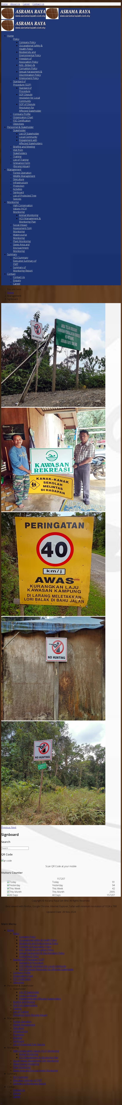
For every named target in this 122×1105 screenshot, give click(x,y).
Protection (18, 185)
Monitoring (13, 202)
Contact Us (38, 4)
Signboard (18, 192)
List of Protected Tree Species (29, 1044)
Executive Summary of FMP (27, 1080)
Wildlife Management (24, 176)
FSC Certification (21, 120)
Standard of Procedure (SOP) (22, 83)
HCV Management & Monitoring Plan (30, 220)
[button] (6, 827)
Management (14, 169)
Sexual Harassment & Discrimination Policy (30, 73)
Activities (17, 189)
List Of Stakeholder (29, 133)
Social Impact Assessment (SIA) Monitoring (22, 228)
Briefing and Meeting (24, 146)
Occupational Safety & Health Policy (31, 47)
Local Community (28, 136)
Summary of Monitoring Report (23, 269)
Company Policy (27, 42)
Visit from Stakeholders (20, 151)
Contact (11, 274)
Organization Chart (23, 117)
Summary (12, 254)
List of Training (21, 159)
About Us (15, 4)
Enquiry (17, 280)
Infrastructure (20, 182)
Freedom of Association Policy (28, 60)
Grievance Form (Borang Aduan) (21, 164)
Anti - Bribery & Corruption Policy (28, 66)
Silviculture (18, 179)
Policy (16, 39)
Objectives (18, 123)
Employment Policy (29, 78)
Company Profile (21, 114)
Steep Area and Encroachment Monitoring (21, 248)
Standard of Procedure (25, 89)
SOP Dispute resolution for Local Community (29, 98)
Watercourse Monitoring (20, 236)
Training (17, 156)
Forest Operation (22, 172)
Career (26, 4)
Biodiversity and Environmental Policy (30, 53)
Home (4, 4)
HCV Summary (20, 257)
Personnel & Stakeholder (20, 127)
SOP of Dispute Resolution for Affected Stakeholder (30, 107)
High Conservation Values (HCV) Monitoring (23, 209)
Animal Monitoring (28, 215)
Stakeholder (19, 130)
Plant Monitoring (22, 241)
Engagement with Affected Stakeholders (30, 141)
